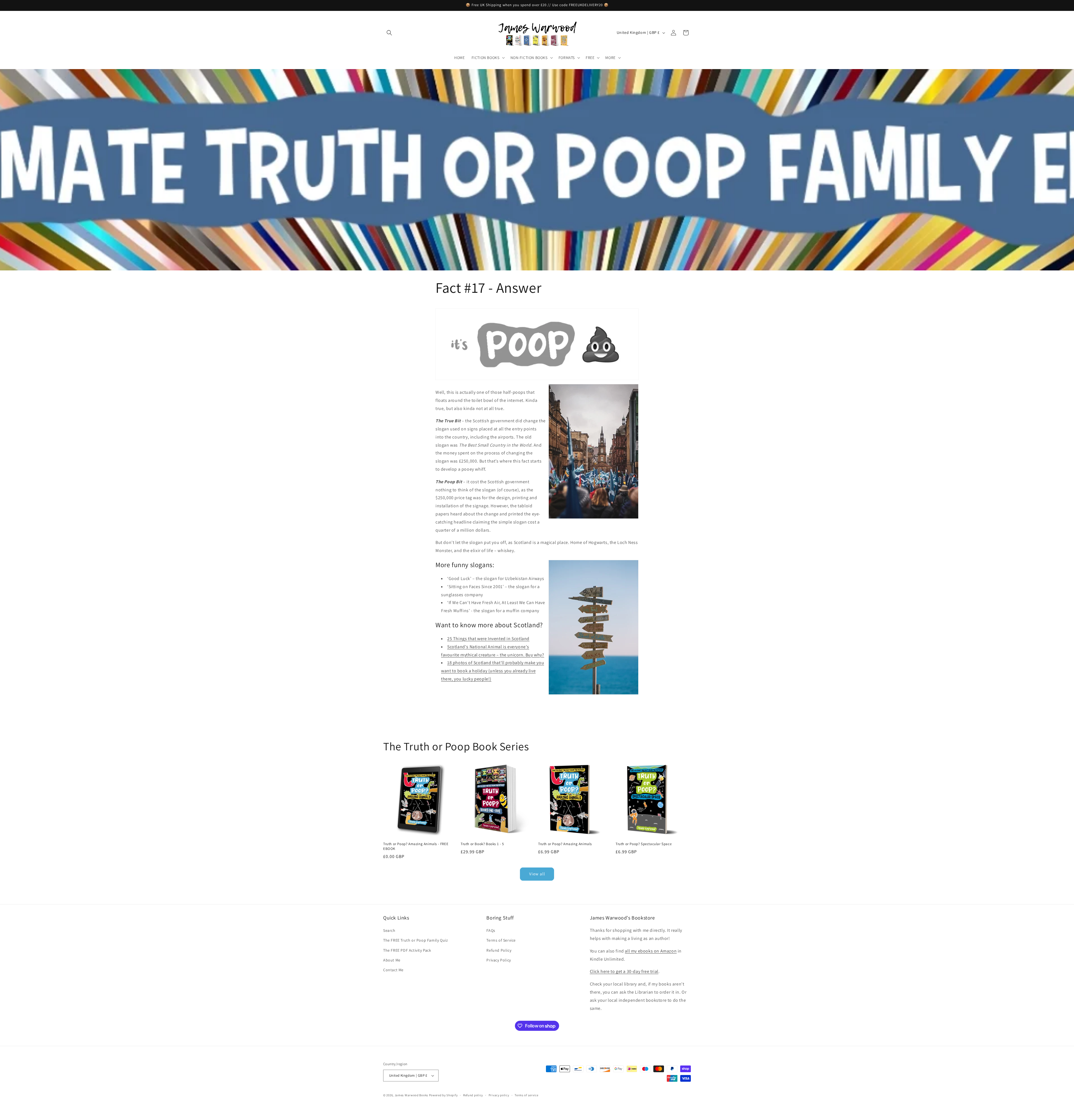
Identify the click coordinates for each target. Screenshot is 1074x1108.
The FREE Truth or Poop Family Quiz (415, 940)
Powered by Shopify (443, 1095)
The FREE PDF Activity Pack (407, 950)
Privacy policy (499, 1095)
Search (389, 930)
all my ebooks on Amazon (651, 951)
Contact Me (393, 969)
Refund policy (473, 1095)
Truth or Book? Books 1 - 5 (482, 844)
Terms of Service (501, 940)
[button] (389, 33)
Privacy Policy (498, 960)
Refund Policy (498, 950)
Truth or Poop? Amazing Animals (565, 844)
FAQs (490, 930)
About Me (392, 960)
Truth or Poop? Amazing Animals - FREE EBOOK (415, 846)
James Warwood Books (411, 1095)
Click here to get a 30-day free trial (624, 971)
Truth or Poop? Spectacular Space (644, 844)
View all (537, 873)
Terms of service (526, 1095)
